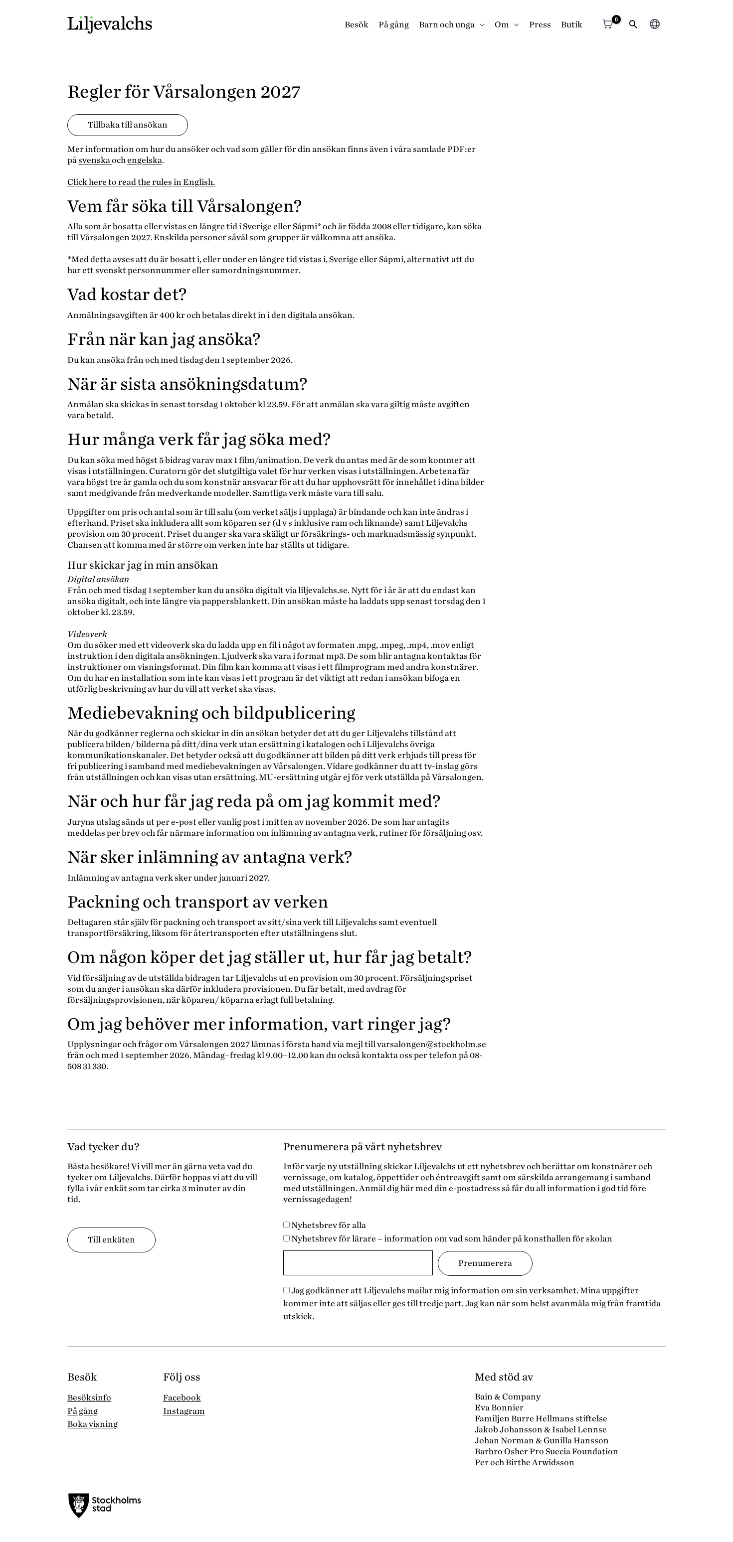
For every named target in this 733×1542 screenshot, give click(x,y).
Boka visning (92, 1424)
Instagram (184, 1411)
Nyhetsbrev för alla (328, 1225)
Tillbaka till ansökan (128, 125)
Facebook (182, 1397)
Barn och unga (447, 24)
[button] (633, 25)
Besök (356, 24)
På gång (393, 24)
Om (502, 24)
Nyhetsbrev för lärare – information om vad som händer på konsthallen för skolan (451, 1238)
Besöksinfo (89, 1397)
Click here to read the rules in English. (141, 182)
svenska (95, 160)
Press (540, 24)
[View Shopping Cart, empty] (607, 25)
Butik (571, 24)
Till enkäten (111, 1239)
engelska (144, 160)
